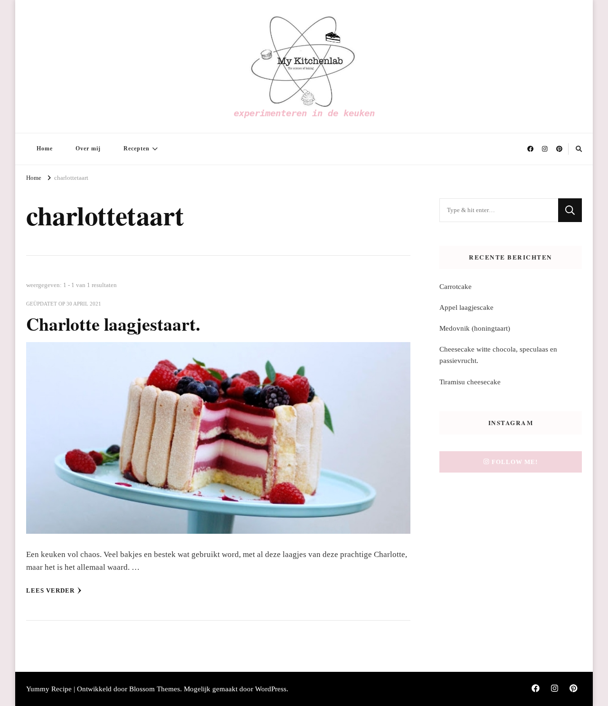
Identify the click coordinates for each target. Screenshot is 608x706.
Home (45, 148)
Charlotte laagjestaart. (113, 324)
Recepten (137, 148)
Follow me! (515, 461)
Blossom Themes (154, 689)
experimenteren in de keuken (304, 113)
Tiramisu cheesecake (470, 382)
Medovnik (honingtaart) (474, 328)
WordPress (270, 689)
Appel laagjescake (466, 307)
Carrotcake (455, 286)
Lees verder (50, 590)
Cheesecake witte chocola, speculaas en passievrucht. (498, 354)
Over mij (88, 148)
